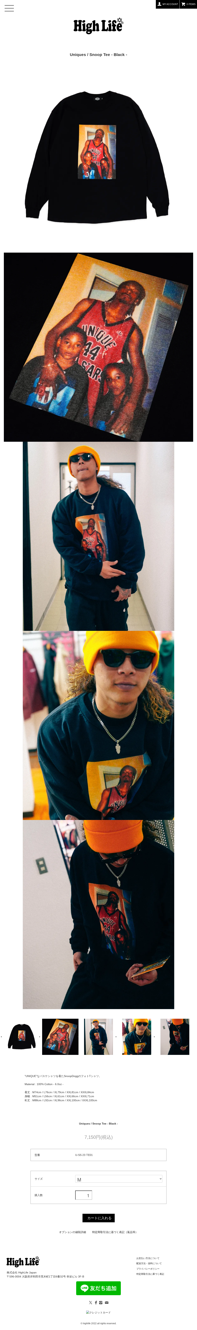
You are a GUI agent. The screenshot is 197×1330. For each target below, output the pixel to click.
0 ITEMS (191, 4)
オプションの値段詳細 (72, 1232)
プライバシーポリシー (147, 1268)
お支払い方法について (147, 1258)
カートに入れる (99, 1218)
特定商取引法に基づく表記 (150, 1274)
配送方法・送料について (149, 1263)
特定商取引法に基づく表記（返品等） (115, 1232)
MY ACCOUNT (170, 4)
